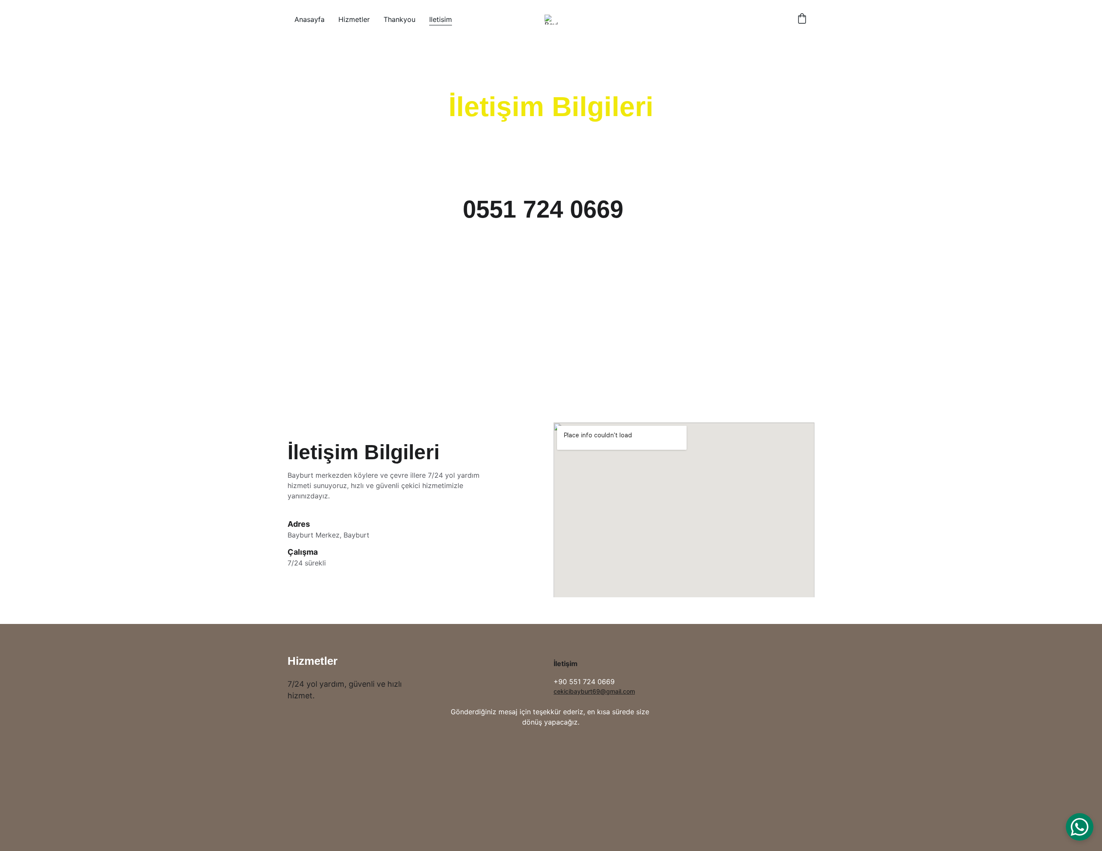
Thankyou (399, 19)
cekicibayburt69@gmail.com (594, 691)
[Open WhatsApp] (1079, 827)
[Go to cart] (802, 19)
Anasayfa (309, 19)
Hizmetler (354, 19)
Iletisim (440, 19)
